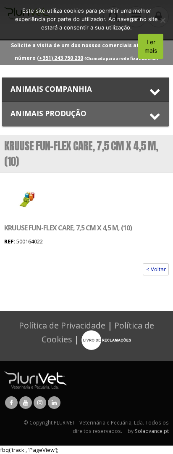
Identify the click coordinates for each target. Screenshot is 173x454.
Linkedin (54, 402)
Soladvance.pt (152, 430)
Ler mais (150, 46)
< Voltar (156, 269)
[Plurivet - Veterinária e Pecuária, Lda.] (35, 379)
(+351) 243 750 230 (60, 57)
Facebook (11, 402)
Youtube (25, 402)
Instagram (40, 402)
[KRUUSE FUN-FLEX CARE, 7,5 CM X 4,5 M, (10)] (28, 199)
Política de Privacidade (62, 325)
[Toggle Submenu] (85, 89)
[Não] (162, 20)
